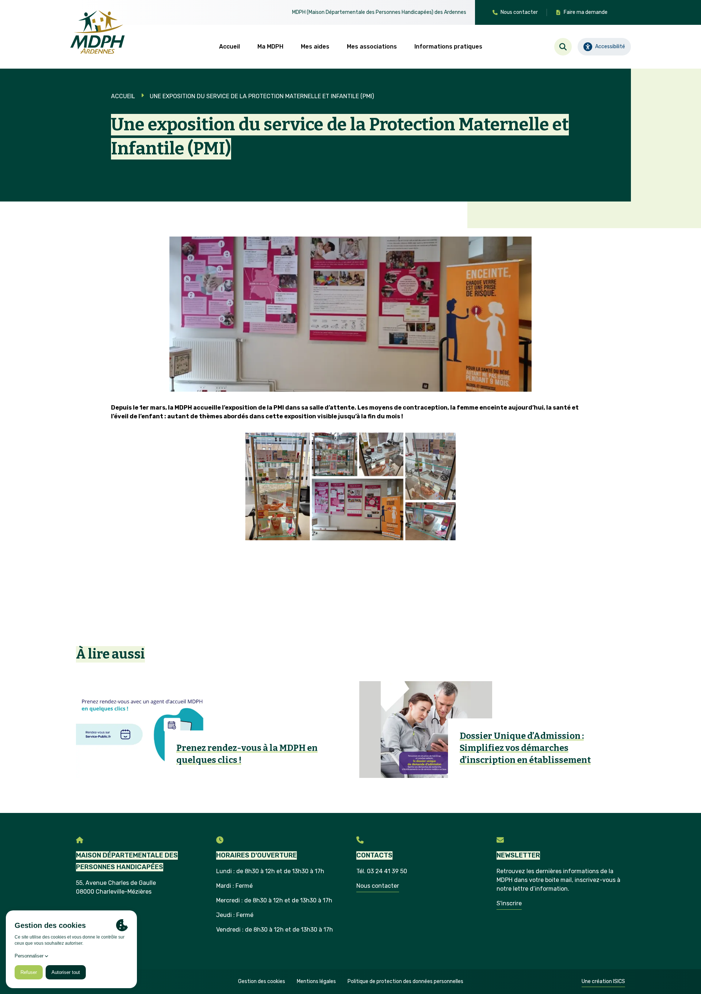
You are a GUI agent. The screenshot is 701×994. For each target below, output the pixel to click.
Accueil (229, 46)
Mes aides (315, 46)
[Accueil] (97, 32)
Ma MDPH (270, 46)
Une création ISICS (603, 981)
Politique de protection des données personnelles (405, 981)
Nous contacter (377, 885)
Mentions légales (316, 981)
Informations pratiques (448, 46)
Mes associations (372, 46)
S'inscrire (509, 903)
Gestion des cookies (261, 981)
